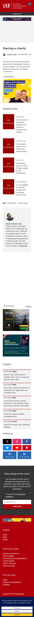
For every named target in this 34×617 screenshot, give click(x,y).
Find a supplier (8, 556)
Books (5, 539)
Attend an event (9, 566)
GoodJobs (23, 246)
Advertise (28, 306)
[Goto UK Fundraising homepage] (16, 6)
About (5, 580)
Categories (16, 14)
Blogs (5, 537)
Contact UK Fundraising (12, 582)
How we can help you (11, 553)
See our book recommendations (15, 558)
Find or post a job (9, 563)
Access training (8, 561)
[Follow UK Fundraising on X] (7, 441)
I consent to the (15, 495)
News (5, 535)
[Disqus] (17, 278)
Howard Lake (12, 54)
